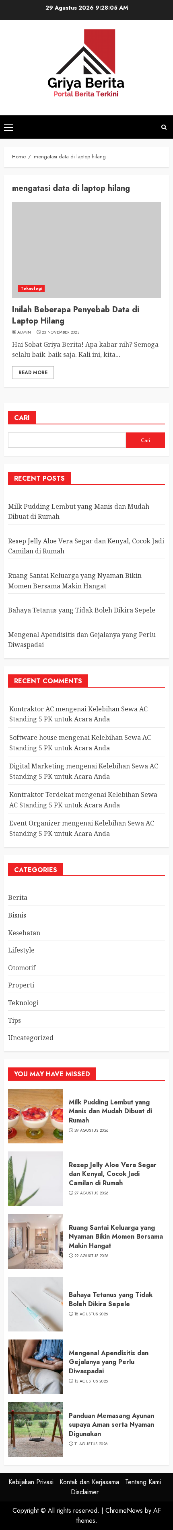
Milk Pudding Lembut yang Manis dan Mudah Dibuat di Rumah (110, 1111)
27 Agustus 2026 (91, 1193)
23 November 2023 (60, 332)
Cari (22, 417)
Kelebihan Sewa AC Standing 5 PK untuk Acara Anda (78, 714)
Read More (33, 372)
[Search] (164, 127)
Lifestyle (21, 950)
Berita (17, 897)
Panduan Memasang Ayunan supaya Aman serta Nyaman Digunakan (111, 1424)
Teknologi (31, 288)
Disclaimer (85, 1492)
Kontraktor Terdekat (41, 794)
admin (24, 332)
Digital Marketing (36, 766)
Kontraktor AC (31, 709)
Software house (33, 737)
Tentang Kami (143, 1482)
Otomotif (21, 967)
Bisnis (17, 915)
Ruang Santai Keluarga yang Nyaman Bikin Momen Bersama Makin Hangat (116, 1236)
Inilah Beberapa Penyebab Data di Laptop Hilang (75, 315)
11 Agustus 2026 (91, 1444)
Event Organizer (34, 823)
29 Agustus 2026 (91, 1130)
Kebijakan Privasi (31, 1482)
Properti (21, 985)
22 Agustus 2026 (91, 1256)
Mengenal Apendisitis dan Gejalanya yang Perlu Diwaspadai (108, 1362)
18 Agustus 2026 (91, 1314)
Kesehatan (24, 932)
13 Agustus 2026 (91, 1381)
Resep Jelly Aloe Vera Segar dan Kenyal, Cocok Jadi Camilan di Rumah (113, 1174)
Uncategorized (31, 1037)
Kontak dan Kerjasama (89, 1482)
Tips (14, 1020)
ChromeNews (124, 1510)
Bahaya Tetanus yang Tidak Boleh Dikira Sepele (81, 610)
